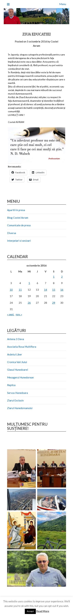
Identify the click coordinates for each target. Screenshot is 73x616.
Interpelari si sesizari (19, 240)
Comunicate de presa (19, 225)
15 (53, 289)
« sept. (10, 314)
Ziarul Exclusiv (15, 400)
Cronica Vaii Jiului (17, 362)
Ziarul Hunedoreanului (19, 408)
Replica (11, 385)
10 (11, 289)
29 (53, 302)
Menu (62, 4)
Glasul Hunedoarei (17, 369)
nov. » (19, 314)
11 (20, 289)
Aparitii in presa (16, 210)
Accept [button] (30, 611)
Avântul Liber (14, 354)
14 (45, 289)
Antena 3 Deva (15, 339)
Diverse (11, 233)
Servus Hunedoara (17, 392)
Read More (42, 611)
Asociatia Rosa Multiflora (21, 346)
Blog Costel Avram (17, 217)
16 (61, 289)
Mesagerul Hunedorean (20, 377)
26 (29, 302)
